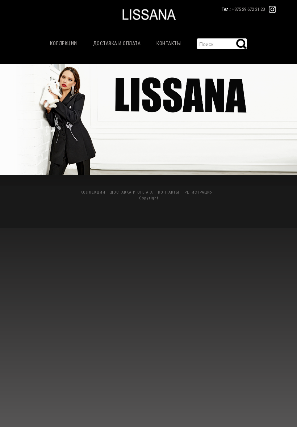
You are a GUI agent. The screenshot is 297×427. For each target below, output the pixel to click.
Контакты (168, 43)
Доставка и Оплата (117, 43)
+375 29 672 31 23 (248, 9)
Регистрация (198, 192)
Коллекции (63, 43)
